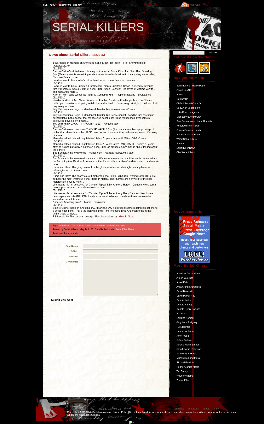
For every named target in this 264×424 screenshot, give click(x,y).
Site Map (77, 5)
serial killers (99, 225)
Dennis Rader (183, 300)
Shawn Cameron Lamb (188, 130)
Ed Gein (180, 313)
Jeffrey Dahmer (184, 340)
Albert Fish (182, 282)
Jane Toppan (183, 335)
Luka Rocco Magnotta (187, 112)
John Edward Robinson (188, 349)
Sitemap (180, 143)
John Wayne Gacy (186, 353)
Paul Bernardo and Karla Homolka (194, 121)
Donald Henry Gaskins (188, 309)
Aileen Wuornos (184, 278)
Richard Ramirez (185, 362)
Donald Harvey (184, 304)
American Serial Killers (188, 134)
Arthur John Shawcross (188, 287)
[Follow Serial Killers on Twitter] (193, 74)
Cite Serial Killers (185, 152)
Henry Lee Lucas (185, 331)
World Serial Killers (186, 139)
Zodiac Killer (183, 380)
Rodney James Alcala (187, 367)
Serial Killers (98, 27)
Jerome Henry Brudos (187, 344)
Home (45, 5)
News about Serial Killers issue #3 (77, 55)
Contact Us (65, 5)
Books (179, 94)
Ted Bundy (182, 371)
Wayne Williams (184, 375)
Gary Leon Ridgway (186, 322)
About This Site (184, 90)
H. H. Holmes (183, 327)
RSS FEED (195, 5)
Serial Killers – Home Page (190, 85)
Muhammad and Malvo (188, 358)
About (53, 5)
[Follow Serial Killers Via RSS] (204, 74)
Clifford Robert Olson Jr (188, 103)
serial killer (65, 225)
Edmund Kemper (185, 318)
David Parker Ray (185, 295)
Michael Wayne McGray (188, 116)
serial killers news (116, 225)
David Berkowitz (184, 291)
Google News (127, 216)
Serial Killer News (81, 225)
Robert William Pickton (188, 125)
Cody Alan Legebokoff (188, 108)
